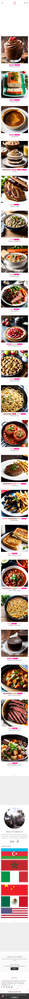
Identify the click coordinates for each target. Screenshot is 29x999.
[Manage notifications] (3, 996)
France (14, 483)
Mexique (14, 588)
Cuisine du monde (6, 169)
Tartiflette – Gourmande (14, 625)
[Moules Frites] (14, 503)
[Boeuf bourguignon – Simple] (14, 747)
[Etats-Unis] (14, 913)
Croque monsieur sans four (14, 555)
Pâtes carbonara (14, 415)
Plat (11, 204)
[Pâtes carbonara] (14, 398)
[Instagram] (6, 987)
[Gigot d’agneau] (14, 294)
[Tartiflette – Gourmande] (14, 608)
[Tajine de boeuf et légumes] (14, 678)
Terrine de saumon (14, 101)
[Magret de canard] (14, 189)
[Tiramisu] (14, 154)
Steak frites (14, 485)
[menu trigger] (3, 3)
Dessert (11, 134)
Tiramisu (14, 171)
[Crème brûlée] (14, 119)
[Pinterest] (4, 987)
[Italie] (14, 876)
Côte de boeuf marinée (14, 730)
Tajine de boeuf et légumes (14, 695)
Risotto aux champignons (14, 241)
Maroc (14, 693)
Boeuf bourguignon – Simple (14, 765)
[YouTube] (9, 987)
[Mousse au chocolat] (14, 49)
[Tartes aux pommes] (14, 363)
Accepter (14, 997)
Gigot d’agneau (14, 311)
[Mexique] (14, 901)
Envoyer (14, 968)
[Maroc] (14, 865)
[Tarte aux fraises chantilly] (14, 328)
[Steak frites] (14, 468)
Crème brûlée (14, 136)
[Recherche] (27, 3)
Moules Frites (14, 520)
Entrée (11, 99)
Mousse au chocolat (14, 66)
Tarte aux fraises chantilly (14, 345)
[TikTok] (11, 987)
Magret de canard (14, 206)
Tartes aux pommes (14, 380)
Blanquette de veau (14, 276)
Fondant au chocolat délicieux (14, 660)
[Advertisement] (14, 21)
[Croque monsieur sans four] (14, 538)
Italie (19, 169)
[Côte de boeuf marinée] (14, 713)
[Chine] (14, 890)
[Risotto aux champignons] (14, 224)
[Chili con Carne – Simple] (14, 573)
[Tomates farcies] (14, 433)
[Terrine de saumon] (14, 84)
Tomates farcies (14, 450)
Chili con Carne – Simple (14, 590)
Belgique (5, 518)
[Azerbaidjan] (14, 853)
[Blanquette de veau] (14, 259)
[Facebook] (1, 987)
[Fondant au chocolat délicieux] (14, 643)
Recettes (17, 99)
